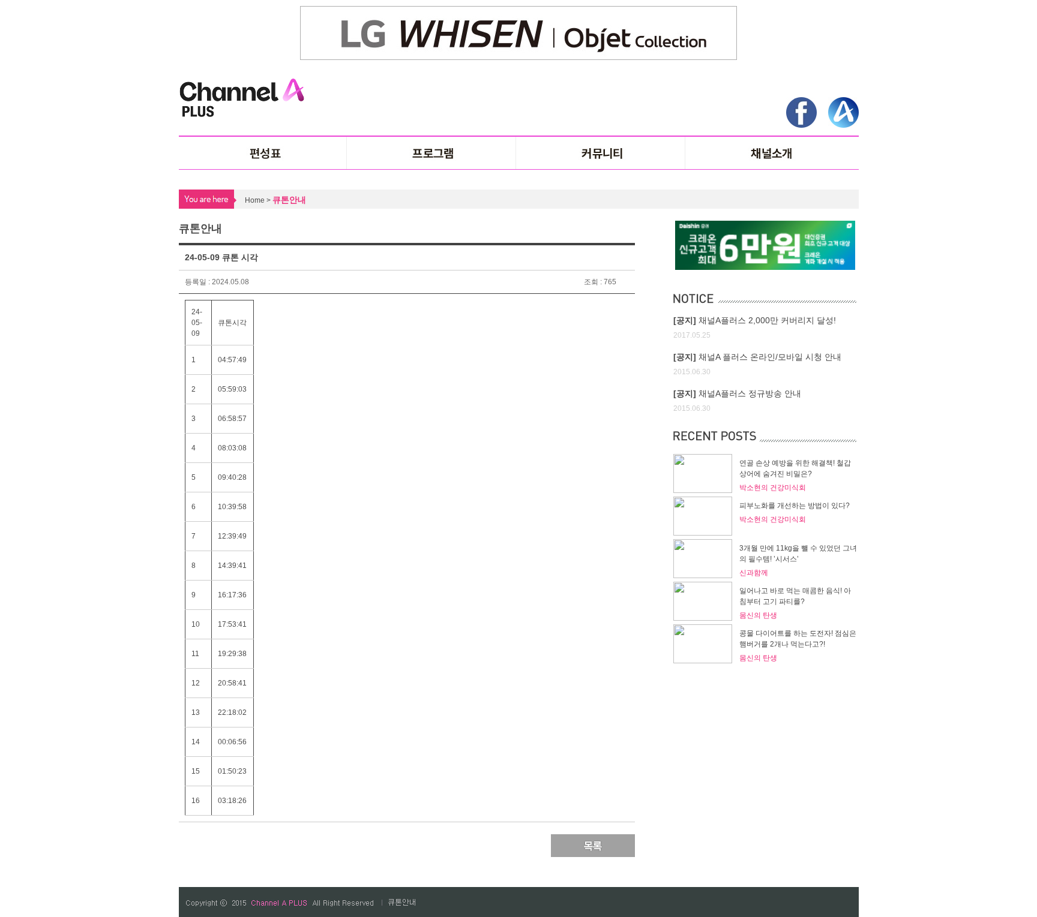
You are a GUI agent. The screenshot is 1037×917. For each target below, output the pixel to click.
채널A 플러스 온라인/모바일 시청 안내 (757, 357)
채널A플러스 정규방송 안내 (737, 393)
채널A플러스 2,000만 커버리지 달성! (754, 320)
